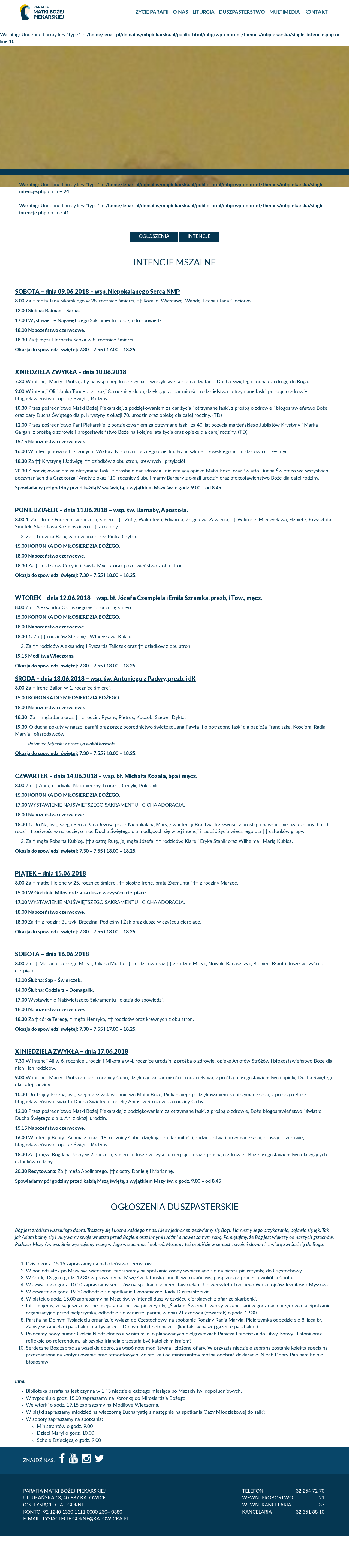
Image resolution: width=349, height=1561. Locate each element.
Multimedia (284, 12)
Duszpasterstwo (242, 12)
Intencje (199, 236)
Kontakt (316, 12)
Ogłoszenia (154, 236)
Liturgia (203, 12)
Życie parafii (152, 12)
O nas (180, 12)
